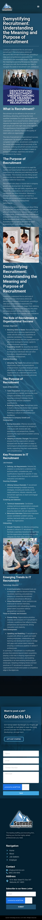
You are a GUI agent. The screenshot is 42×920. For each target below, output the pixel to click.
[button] (38, 6)
